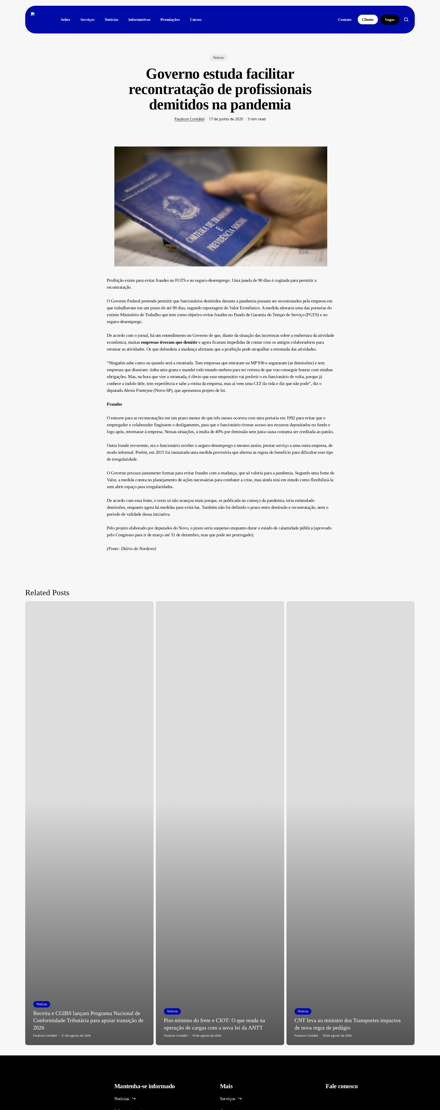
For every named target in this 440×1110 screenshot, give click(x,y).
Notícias (218, 57)
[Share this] (92, 148)
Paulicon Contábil (189, 119)
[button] (125, 1098)
